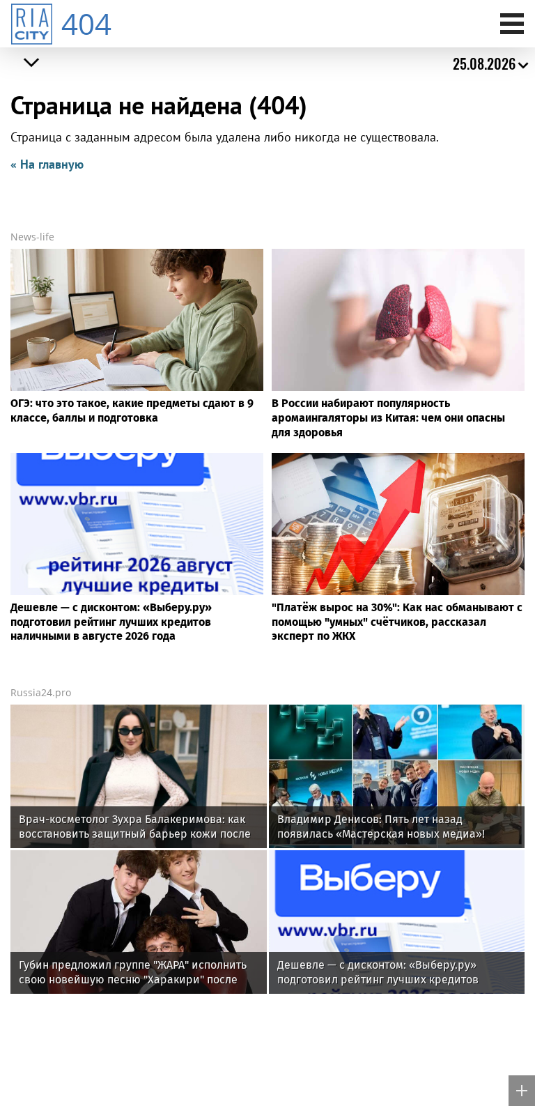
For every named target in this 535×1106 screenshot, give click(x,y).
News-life (32, 236)
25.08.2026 (484, 63)
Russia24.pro (40, 692)
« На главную (47, 164)
